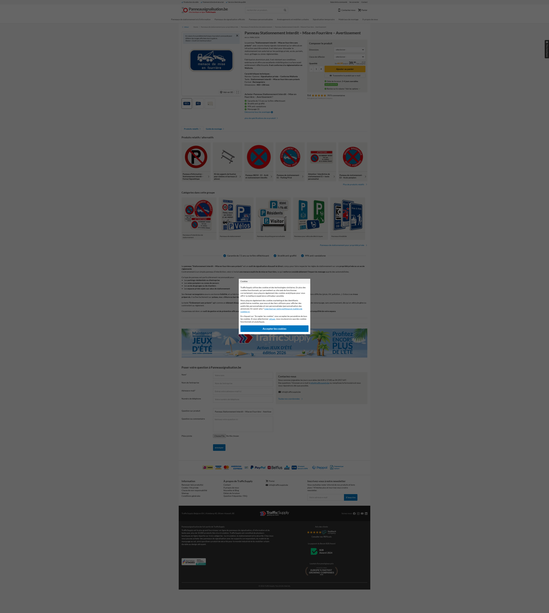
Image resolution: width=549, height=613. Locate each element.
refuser (272, 319)
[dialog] (274, 306)
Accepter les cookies (274, 328)
